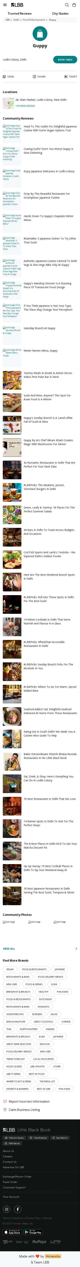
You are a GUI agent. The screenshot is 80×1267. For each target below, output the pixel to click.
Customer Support (14, 1187)
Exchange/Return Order (17, 1176)
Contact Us (10, 1161)
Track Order (10, 1182)
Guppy (52, 19)
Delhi (16, 19)
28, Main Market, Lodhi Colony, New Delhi (40, 99)
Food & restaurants (34, 19)
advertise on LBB (13, 1167)
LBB (8, 19)
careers (7, 1156)
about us (8, 1150)
